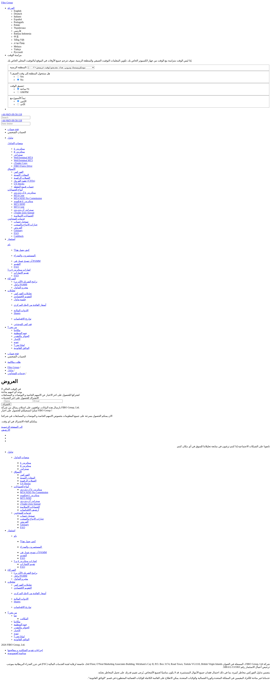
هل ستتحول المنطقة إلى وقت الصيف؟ (30, 73)
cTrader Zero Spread (24, 212)
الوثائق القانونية (21, 348)
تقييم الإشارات (21, 272)
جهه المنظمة (20, 333)
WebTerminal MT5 (23, 160)
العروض (18, 227)
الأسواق (11, 169)
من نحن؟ (12, 327)
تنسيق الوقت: (17, 86)
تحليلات (11, 290)
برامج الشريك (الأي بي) (25, 281)
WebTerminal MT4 (23, 157)
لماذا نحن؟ (19, 345)
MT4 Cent (19, 195)
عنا (15, 615)
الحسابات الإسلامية (23, 215)
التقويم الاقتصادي (23, 296)
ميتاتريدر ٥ (19, 151)
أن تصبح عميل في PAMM (27, 261)
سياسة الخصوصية (17, 653)
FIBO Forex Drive (23, 166)
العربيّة (11, 8)
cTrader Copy (20, 163)
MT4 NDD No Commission (28, 198)
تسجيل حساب (21, 221)
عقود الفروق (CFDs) (24, 181)
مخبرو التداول (21, 287)
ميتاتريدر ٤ (19, 148)
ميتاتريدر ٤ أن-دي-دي (25, 192)
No (21, 79)
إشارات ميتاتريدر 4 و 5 (19, 269)
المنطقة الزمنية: (18, 67)
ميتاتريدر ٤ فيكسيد (23, 201)
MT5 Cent (19, 207)
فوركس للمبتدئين (23, 324)
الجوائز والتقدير (21, 336)
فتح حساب (13, 129)
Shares (17, 313)
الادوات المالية (21, 310)
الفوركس (18, 172)
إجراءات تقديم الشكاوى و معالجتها (25, 650)
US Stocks (19, 183)
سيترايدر (18, 154)
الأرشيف (5, 430)
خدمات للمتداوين (16, 218)
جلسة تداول (20, 299)
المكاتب (24, 618)
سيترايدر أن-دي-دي (24, 210)
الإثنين (23, 101)
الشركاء (12, 278)
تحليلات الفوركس (23, 293)
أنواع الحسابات (15, 189)
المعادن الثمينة (21, 175)
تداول (10, 137)
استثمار (11, 239)
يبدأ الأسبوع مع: (18, 98)
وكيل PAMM (20, 284)
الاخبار (17, 339)
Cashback (19, 236)
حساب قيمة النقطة (24, 186)
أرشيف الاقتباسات (29, 510)
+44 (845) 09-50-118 (11, 114)
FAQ (16, 233)
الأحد (22, 104)
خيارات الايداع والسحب (25, 224)
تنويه (16, 342)
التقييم (17, 264)
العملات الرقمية (22, 178)
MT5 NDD (19, 204)
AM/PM (24, 92)
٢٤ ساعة (24, 89)
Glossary (18, 230)
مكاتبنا (17, 330)
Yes (22, 76)
